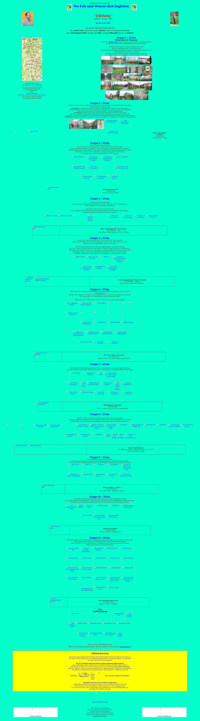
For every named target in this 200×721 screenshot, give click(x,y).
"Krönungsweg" (113, 42)
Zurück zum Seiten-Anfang (100, 702)
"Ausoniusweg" (125, 647)
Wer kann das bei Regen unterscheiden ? (117, 675)
